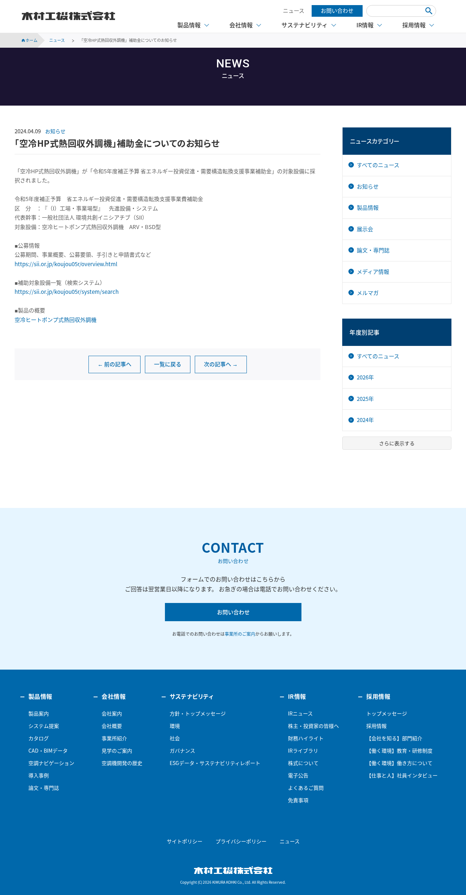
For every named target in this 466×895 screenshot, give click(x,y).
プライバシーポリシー (241, 841)
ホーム (31, 40)
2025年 (365, 399)
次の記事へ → (221, 364)
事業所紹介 (114, 738)
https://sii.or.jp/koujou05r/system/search (67, 292)
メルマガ (368, 293)
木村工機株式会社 (68, 15)
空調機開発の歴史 (122, 762)
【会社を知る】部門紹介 (394, 738)
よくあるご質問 (306, 787)
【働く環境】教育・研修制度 (399, 750)
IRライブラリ (303, 750)
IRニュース (300, 713)
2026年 (365, 377)
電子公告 (298, 775)
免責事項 (298, 800)
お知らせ (55, 131)
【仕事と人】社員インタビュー (402, 775)
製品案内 (38, 713)
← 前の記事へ (114, 364)
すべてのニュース (378, 165)
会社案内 (112, 713)
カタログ (38, 738)
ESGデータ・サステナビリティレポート (215, 762)
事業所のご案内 (240, 634)
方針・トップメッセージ (198, 713)
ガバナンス (182, 750)
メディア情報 (373, 272)
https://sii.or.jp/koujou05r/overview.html (66, 264)
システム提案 (43, 725)
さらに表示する (397, 443)
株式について (303, 762)
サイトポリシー (184, 841)
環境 (175, 725)
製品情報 (368, 208)
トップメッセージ (386, 713)
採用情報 (376, 725)
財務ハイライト (306, 738)
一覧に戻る (167, 364)
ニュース (293, 11)
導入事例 (38, 775)
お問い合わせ (337, 11)
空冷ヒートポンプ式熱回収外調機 (55, 320)
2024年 (365, 420)
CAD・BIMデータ (48, 750)
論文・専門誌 (373, 250)
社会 (175, 738)
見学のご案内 (117, 750)
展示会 (365, 229)
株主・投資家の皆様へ (313, 725)
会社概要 (112, 725)
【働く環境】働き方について (399, 762)
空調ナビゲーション (51, 762)
